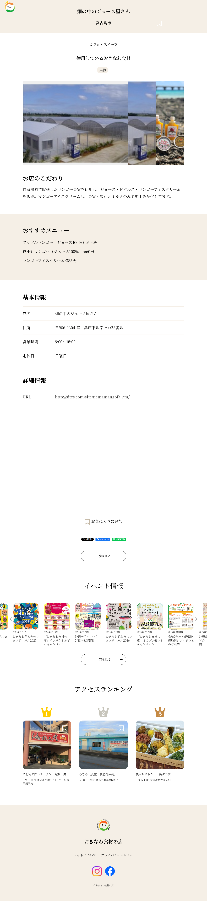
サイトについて (85, 855)
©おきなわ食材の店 (103, 885)
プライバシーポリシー (117, 855)
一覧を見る (103, 556)
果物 (102, 70)
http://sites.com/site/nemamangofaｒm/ (92, 397)
